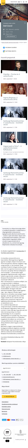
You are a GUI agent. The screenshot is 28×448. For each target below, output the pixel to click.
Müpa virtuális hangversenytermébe (10, 42)
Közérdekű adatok (6, 406)
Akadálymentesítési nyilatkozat (10, 404)
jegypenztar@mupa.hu (9, 377)
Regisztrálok (10, 396)
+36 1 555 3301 (17, 374)
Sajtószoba (4, 414)
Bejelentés (4, 411)
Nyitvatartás (6, 381)
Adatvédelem (5, 402)
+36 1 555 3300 (7, 374)
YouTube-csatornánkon (7, 253)
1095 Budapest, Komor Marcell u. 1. (12, 358)
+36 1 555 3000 (7, 353)
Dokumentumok (6, 409)
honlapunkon (20, 251)
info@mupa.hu (7, 356)
